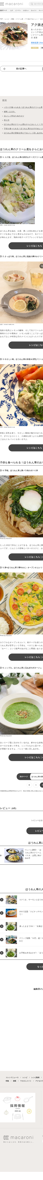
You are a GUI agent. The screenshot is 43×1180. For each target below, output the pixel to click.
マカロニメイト (25, 1081)
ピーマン (18, 10)
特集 (7, 1081)
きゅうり (33, 10)
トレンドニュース (12, 1077)
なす (11, 10)
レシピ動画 (35, 1077)
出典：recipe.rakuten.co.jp (7, 225)
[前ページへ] (29, 785)
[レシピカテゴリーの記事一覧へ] (35, 47)
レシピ (25, 1077)
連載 (14, 1081)
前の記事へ (21, 68)
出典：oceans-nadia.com (7, 324)
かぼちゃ (26, 10)
